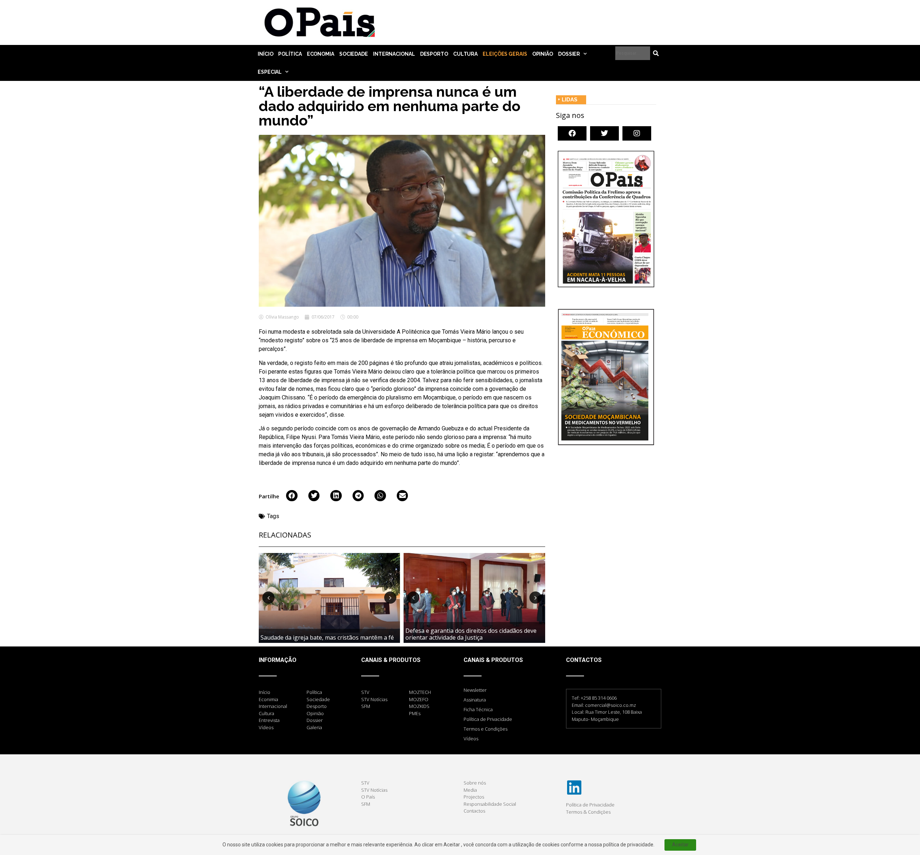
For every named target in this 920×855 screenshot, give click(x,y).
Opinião (542, 54)
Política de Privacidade (488, 719)
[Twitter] (604, 133)
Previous (268, 597)
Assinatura (475, 699)
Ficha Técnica (478, 709)
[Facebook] (572, 133)
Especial (270, 72)
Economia (320, 54)
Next (390, 597)
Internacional (394, 54)
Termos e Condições (485, 729)
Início (265, 54)
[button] (292, 496)
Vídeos (471, 738)
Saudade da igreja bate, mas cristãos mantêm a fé (327, 637)
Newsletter (475, 690)
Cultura (465, 54)
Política (290, 54)
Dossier (569, 54)
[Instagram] (636, 133)
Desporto (434, 54)
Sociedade (353, 54)
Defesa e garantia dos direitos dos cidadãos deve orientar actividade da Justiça (471, 634)
